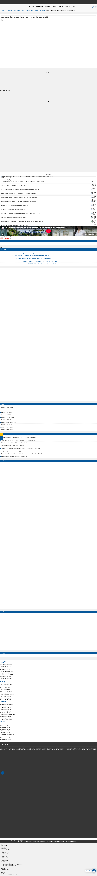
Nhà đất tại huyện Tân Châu (6, 424)
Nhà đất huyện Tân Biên (5, 668)
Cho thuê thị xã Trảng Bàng (6, 718)
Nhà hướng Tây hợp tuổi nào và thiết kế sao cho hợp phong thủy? (14, 225)
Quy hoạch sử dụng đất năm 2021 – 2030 (10, 863)
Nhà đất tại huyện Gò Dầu (6, 419)
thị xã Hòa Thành (5, 851)
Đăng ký (9, 2)
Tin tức (54, 6)
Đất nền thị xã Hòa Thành (5, 725)
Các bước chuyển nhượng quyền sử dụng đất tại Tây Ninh (13, 209)
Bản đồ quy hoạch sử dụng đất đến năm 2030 (9, 795)
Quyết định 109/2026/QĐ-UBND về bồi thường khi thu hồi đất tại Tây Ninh (41, 263)
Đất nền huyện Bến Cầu (5, 729)
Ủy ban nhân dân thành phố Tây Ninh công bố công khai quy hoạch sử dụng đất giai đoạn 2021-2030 (22, 221)
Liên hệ (75, 6)
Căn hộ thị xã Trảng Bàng (5, 698)
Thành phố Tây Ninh (6, 849)
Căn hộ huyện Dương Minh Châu (7, 694)
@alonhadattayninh (4, 247)
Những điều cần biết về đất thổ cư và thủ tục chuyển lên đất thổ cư (14, 205)
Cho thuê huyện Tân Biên (5, 707)
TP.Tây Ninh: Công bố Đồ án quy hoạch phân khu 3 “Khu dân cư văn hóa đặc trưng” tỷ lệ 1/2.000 (21, 213)
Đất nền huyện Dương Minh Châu (7, 734)
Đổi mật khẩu (2, 808)
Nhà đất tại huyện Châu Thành (7, 407)
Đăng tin (4, 10)
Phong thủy (68, 6)
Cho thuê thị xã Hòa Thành (6, 706)
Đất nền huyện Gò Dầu (5, 732)
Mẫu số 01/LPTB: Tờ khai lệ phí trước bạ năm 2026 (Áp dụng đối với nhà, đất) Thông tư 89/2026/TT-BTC (22, 181)
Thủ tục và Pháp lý (5, 869)
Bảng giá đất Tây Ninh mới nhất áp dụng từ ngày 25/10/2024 (13, 217)
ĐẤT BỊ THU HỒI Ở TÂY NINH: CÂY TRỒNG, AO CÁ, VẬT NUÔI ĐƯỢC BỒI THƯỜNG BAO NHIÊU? (20, 189)
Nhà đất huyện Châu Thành (6, 664)
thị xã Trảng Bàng (5, 857)
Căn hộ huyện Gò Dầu (5, 693)
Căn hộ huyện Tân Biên (5, 687)
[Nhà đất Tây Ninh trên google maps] (1, 434)
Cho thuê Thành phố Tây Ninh (6, 711)
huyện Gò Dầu (4, 856)
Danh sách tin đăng (4, 797)
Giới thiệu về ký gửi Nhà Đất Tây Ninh (7, 811)
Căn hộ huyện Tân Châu (5, 696)
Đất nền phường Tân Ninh (5, 739)
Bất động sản (39, 6)
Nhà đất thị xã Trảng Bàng (5, 678)
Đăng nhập (5, 2)
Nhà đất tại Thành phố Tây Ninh (7, 417)
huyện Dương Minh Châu (7, 853)
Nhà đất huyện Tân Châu (5, 676)
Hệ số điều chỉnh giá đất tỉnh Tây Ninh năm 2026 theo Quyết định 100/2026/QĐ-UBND (39, 261)
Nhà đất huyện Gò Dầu (5, 673)
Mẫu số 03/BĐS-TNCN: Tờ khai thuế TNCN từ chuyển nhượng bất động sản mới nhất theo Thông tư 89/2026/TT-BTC (30, 176)
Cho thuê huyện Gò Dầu (5, 712)
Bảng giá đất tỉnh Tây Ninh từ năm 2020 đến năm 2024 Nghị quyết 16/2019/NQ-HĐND (19, 197)
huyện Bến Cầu (5, 855)
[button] (48, 78)
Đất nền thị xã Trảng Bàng (5, 737)
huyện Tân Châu (5, 859)
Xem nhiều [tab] (48, 174)
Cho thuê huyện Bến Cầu (5, 709)
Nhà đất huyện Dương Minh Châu (7, 674)
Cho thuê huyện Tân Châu (5, 716)
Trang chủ (31, 6)
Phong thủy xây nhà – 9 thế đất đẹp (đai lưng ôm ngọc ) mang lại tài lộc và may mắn (18, 201)
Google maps (2, 814)
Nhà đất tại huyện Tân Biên (6, 412)
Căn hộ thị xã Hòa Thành (5, 686)
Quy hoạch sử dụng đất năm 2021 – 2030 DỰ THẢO (12, 864)
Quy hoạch (47, 6)
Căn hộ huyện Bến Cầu (5, 689)
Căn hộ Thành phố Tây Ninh (6, 691)
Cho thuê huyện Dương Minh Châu (7, 714)
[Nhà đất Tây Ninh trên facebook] (1, 438)
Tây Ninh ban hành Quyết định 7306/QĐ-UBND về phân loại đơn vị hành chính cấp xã (18, 193)
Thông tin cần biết (5, 871)
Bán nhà (94, 7)
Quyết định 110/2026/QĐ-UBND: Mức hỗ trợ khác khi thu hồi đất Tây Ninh (16, 185)
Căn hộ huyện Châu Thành (6, 684)
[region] (48, 78)
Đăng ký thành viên (4, 800)
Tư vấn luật (60, 6)
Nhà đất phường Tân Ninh (5, 680)
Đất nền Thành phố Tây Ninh (6, 731)
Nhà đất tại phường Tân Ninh (7, 429)
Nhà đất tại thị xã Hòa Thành (7, 410)
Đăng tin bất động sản (4, 805)
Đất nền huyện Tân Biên (5, 727)
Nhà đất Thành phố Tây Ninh (6, 671)
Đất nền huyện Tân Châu (5, 736)
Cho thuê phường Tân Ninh (6, 719)
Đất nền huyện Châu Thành (6, 724)
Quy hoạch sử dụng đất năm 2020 (9, 865)
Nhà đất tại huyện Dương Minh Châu (8, 422)
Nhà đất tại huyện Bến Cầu (6, 414)
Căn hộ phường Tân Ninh (5, 699)
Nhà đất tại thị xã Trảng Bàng (7, 427)
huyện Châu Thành (5, 852)
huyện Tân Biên (5, 860)
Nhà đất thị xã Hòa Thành (5, 666)
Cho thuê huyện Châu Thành (6, 704)
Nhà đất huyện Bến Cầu (5, 669)
